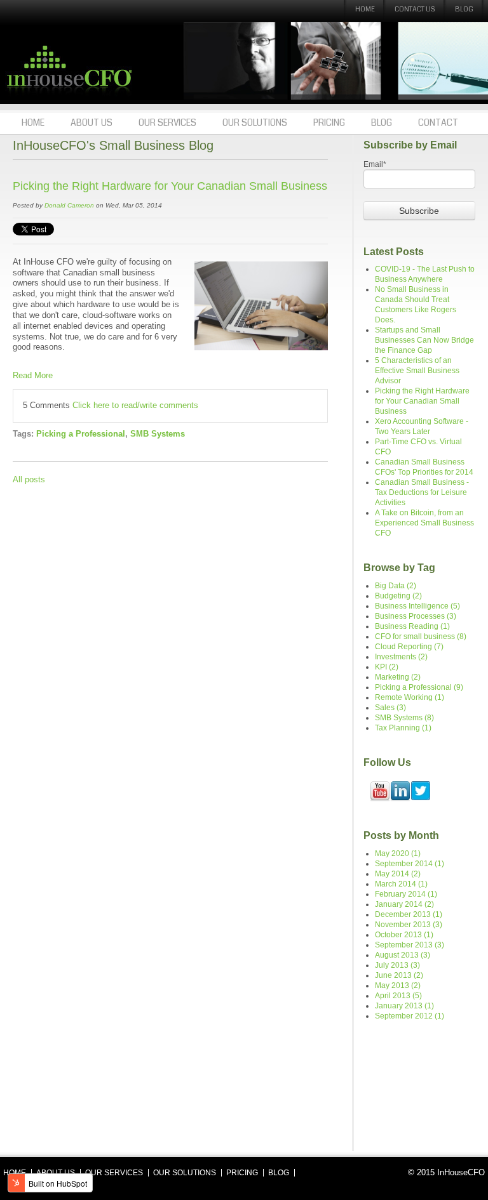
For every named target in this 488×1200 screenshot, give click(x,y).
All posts (29, 479)
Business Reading (412, 626)
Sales (390, 707)
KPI (386, 667)
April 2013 (398, 995)
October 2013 (404, 934)
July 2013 (397, 965)
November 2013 (408, 924)
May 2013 (398, 985)
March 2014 (401, 884)
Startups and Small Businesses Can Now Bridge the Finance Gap (424, 340)
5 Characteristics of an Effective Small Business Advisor (417, 370)
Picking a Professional (80, 434)
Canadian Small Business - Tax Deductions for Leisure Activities (422, 492)
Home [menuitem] (33, 122)
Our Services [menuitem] (167, 122)
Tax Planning (403, 727)
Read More (33, 375)
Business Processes (415, 616)
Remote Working (409, 697)
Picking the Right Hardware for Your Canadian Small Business (170, 186)
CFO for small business (420, 636)
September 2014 (409, 863)
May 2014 (398, 873)
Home (365, 9)
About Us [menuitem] (91, 122)
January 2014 (404, 904)
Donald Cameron (69, 205)
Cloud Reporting (409, 646)
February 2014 (406, 894)
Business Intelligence (417, 606)
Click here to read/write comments (135, 405)
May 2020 (398, 853)
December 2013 (408, 914)
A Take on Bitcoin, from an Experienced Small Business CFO (424, 522)
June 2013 (399, 975)
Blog (464, 9)
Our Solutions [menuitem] (254, 122)
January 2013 (404, 1005)
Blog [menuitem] (381, 122)
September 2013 (409, 944)
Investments (401, 656)
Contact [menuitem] (438, 122)
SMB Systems (157, 434)
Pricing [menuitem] (329, 122)
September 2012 (409, 1016)
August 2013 (402, 955)
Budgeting (398, 595)
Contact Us (415, 9)
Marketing (398, 677)
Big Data (395, 585)
